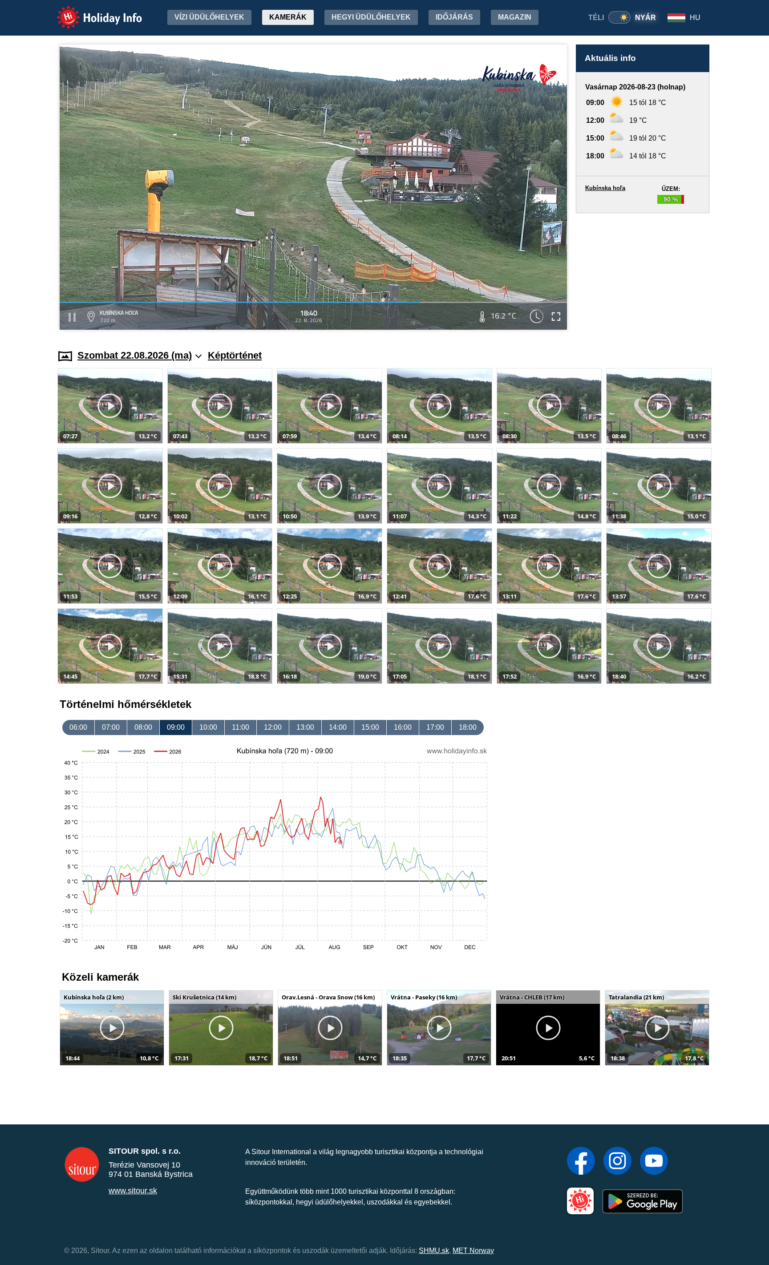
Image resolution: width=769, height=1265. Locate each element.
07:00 (111, 727)
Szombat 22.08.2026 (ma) (134, 355)
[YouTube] (654, 1162)
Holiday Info (91, 11)
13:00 (305, 727)
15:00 (370, 727)
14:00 (338, 727)
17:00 (435, 727)
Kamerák (288, 17)
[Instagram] (617, 1162)
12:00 (273, 727)
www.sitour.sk (133, 1190)
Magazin (514, 17)
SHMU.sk (434, 1250)
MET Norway (473, 1250)
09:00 (176, 727)
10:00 (208, 727)
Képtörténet (235, 355)
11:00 (240, 727)
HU (695, 17)
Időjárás (454, 17)
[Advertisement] (642, 272)
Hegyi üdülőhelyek (371, 17)
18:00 (468, 727)
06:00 (78, 727)
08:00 (143, 727)
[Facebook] (581, 1162)
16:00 (403, 727)
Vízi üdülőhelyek (209, 17)
